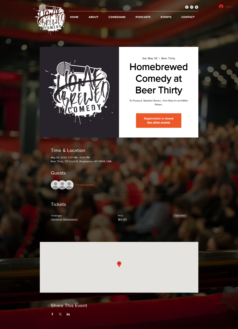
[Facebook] (186, 7)
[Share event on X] (60, 314)
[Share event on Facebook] (52, 314)
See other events (158, 122)
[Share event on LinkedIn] (68, 314)
